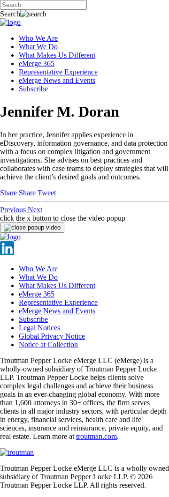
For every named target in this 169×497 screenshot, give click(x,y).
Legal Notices (39, 328)
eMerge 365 (36, 63)
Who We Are (38, 38)
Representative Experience (58, 72)
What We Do (38, 47)
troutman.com (96, 436)
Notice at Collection (48, 345)
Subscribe (33, 89)
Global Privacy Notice (52, 336)
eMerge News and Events (57, 80)
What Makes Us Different (57, 55)
